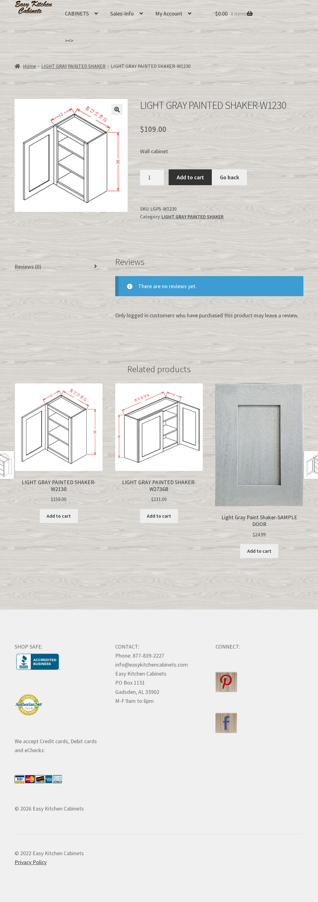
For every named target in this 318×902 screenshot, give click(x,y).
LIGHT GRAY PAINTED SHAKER (73, 66)
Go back (229, 177)
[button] (117, 109)
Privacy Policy (31, 862)
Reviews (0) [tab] (28, 266)
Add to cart (190, 177)
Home (29, 66)
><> (69, 40)
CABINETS (77, 13)
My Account (168, 13)
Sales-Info (122, 13)
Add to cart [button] (59, 516)
